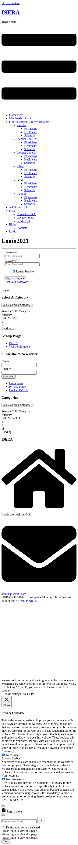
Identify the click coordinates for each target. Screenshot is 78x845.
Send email (23, 221)
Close (6, 841)
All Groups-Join (18, 207)
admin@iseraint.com (14, 594)
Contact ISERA (26, 214)
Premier (21, 125)
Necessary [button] (8, 751)
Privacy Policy (25, 217)
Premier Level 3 (26, 152)
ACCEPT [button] (29, 694)
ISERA (11, 12)
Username (11, 252)
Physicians (30, 128)
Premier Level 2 (26, 139)
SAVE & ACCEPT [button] (13, 799)
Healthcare (30, 132)
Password (11, 260)
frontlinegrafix (28, 600)
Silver (20, 166)
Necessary (12, 755)
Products (22, 228)
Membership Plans (20, 118)
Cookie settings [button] (11, 694)
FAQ (12, 210)
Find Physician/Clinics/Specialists (29, 121)
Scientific (29, 135)
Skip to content (11, 3)
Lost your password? (17, 282)
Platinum (22, 193)
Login (12, 231)
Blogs (12, 224)
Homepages (16, 115)
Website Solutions (19, 346)
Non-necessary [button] (10, 775)
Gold (20, 180)
